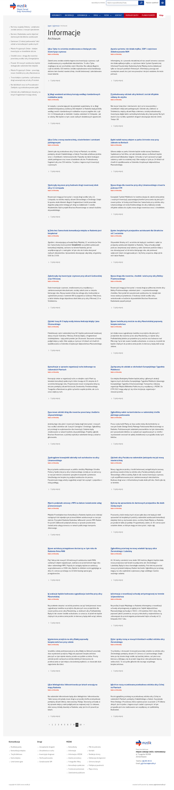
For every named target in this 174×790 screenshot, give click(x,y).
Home (49, 26)
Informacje (56, 26)
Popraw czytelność (152, 3)
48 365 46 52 (147, 761)
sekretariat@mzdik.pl (148, 763)
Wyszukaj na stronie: (98, 3)
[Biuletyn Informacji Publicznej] (161, 15)
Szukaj (141, 3)
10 (80, 725)
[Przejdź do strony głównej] (20, 8)
